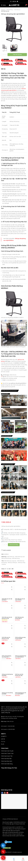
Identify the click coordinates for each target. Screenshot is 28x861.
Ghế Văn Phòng (10, 9)
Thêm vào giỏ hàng (17, 54)
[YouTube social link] (7, 793)
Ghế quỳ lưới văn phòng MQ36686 (7, 693)
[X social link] (12, 1)
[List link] (14, 736)
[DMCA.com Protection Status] (7, 848)
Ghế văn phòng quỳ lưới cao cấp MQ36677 (20, 693)
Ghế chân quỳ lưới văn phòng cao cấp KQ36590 (7, 618)
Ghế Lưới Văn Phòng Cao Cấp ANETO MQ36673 (6, 657)
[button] (11, 587)
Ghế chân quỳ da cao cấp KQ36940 (20, 599)
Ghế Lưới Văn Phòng (6, 558)
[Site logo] (14, 5)
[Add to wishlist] (11, 589)
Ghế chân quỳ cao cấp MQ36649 (7, 599)
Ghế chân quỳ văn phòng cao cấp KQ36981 (6, 638)
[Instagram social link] (5, 793)
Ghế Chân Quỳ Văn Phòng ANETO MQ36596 (19, 618)
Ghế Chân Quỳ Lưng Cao (10, 561)
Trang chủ (3, 9)
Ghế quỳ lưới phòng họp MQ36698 (7, 675)
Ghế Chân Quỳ (17, 9)
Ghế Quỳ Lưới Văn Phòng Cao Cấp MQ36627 (19, 675)
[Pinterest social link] (14, 1)
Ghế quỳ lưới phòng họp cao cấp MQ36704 (20, 656)
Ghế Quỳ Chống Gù (12, 562)
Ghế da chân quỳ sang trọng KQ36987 (20, 638)
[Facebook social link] (10, 1)
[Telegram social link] (17, 1)
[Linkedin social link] (16, 1)
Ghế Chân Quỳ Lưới (5, 11)
